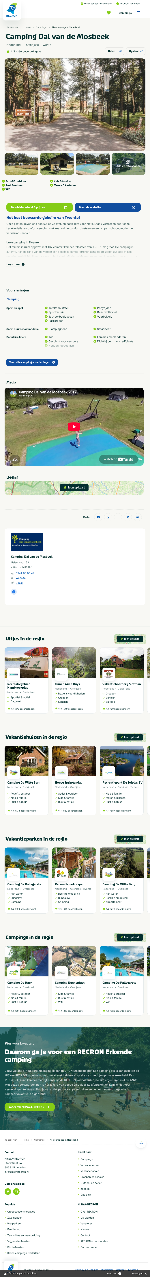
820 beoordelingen (25, 909)
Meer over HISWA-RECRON (26, 1107)
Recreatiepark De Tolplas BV (122, 782)
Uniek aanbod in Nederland (98, 3)
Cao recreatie (88, 1247)
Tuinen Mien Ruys (67, 684)
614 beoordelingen (72, 909)
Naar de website (90, 207)
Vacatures (86, 1223)
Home (28, 27)
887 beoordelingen (120, 810)
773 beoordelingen (25, 810)
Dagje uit (85, 1194)
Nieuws (84, 1229)
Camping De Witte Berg (23, 782)
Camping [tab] (13, 299)
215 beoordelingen (72, 1010)
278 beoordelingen (24, 708)
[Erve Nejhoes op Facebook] (14, 592)
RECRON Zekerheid (130, 3)
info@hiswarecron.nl (17, 1171)
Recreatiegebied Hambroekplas (18, 686)
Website (21, 577)
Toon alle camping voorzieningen (29, 362)
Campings (125, 12)
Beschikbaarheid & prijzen (28, 207)
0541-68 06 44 (25, 573)
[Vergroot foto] (21, 164)
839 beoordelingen (72, 810)
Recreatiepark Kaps (68, 884)
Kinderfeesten (15, 1247)
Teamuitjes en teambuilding (23, 1235)
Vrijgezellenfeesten (18, 1241)
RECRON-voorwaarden (94, 1241)
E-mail (19, 582)
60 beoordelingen (120, 708)
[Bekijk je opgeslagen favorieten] (109, 12)
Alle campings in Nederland (66, 27)
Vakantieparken (89, 1171)
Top (141, 1143)
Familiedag (13, 1229)
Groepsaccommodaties (21, 1211)
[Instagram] (16, 1191)
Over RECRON (89, 1211)
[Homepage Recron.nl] (11, 1269)
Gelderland (29, 692)
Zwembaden (14, 1217)
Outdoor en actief (91, 1182)
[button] (141, 682)
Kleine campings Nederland (23, 1253)
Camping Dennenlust (70, 983)
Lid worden (87, 1217)
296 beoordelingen (28, 51)
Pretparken (14, 1223)
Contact (85, 1235)
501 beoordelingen (25, 1010)
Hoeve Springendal (68, 782)
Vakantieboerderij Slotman (121, 684)
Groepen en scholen (92, 1176)
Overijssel (75, 688)
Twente (134, 787)
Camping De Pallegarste (24, 884)
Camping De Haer (19, 983)
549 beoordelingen (73, 708)
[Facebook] (8, 1191)
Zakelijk (85, 1188)
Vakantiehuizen (89, 1165)
